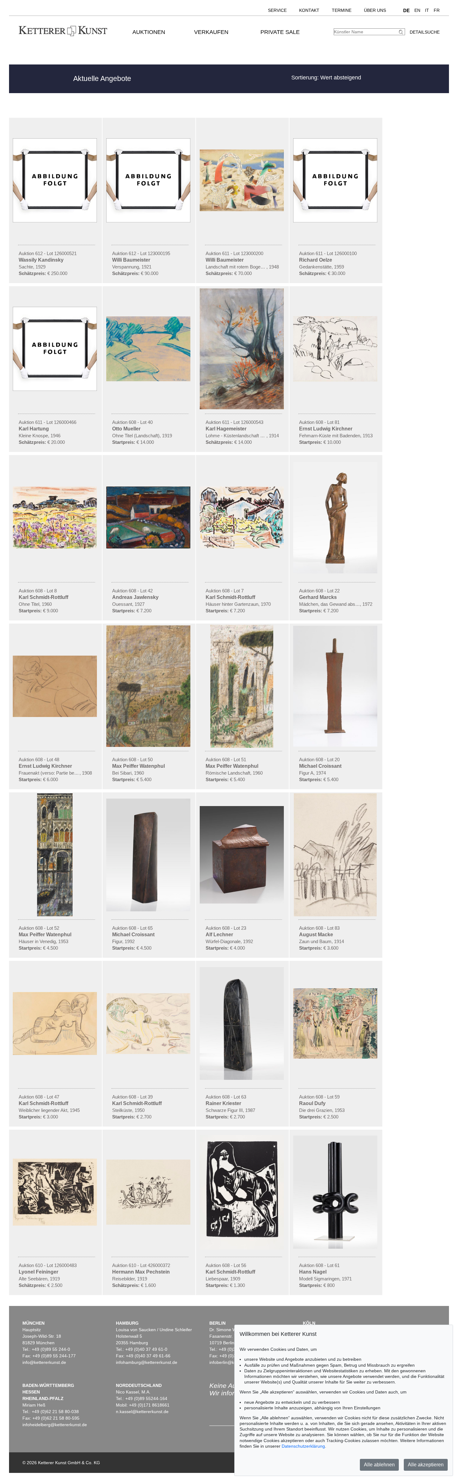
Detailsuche (425, 32)
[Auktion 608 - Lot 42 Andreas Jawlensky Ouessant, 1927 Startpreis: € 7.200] (149, 546)
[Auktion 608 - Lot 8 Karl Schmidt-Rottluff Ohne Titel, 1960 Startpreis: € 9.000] (55, 547)
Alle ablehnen (379, 1464)
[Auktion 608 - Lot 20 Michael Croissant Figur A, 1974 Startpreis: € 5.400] (335, 745)
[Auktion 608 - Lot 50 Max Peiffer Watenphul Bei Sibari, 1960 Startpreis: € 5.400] (149, 745)
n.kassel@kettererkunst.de (142, 1411)
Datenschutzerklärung (303, 1446)
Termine (341, 10)
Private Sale (280, 32)
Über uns (375, 10)
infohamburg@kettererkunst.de (146, 1362)
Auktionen (148, 32)
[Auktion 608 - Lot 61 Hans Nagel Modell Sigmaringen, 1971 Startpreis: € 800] (335, 1247)
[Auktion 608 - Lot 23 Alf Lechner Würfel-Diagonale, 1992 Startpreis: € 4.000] (242, 902)
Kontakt (309, 10)
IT (427, 10)
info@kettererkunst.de (44, 1362)
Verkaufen (211, 32)
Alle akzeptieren (426, 1464)
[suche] (401, 32)
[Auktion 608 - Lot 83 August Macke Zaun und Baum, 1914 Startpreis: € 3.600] (335, 914)
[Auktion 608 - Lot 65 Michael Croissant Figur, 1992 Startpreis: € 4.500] (149, 909)
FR (437, 10)
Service (277, 10)
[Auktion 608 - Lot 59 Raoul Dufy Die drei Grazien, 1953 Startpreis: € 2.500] (335, 1057)
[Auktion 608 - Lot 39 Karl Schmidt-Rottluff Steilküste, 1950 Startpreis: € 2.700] (149, 1052)
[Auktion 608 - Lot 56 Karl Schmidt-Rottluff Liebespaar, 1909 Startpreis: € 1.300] (242, 1248)
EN (417, 10)
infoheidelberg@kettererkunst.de (54, 1424)
